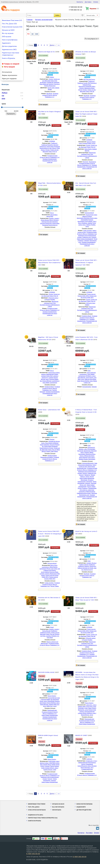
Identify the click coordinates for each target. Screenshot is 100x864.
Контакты (80, 2)
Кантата (54, 390)
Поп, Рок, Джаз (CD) (9, 24)
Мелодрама (84, 480)
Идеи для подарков (9, 78)
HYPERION (52, 141)
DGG (89, 370)
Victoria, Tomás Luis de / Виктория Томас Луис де (50, 80)
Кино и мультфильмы (9, 40)
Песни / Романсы (83, 488)
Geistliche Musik (86, 316)
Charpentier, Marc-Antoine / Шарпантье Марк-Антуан (87, 88)
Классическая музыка (37, 810)
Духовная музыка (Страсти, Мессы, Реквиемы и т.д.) (50, 95)
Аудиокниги (6, 43)
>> (59, 45)
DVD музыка (6, 36)
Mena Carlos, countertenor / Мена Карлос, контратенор (49, 567)
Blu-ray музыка (7, 33)
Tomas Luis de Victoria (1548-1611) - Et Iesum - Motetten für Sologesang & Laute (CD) (49, 534)
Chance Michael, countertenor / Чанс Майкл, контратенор (87, 374)
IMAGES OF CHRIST (81, 735)
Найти (57, 15)
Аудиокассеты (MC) (9, 49)
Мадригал (87, 475)
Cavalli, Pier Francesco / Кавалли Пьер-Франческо (88, 84)
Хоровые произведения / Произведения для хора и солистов (49, 160)
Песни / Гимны (91, 486)
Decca (52, 212)
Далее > (53, 45)
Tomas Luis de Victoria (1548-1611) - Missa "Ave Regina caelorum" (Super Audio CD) (86, 114)
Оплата (95, 2)
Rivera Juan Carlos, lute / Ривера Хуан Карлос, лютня (50, 570)
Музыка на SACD (8, 30)
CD (32, 34)
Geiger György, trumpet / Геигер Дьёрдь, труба (50, 766)
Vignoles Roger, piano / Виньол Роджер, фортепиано (87, 216)
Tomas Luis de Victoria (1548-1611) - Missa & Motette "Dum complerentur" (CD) (49, 262)
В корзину (55, 63)
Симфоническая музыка (84, 493)
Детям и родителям (9, 46)
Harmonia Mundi (89, 212)
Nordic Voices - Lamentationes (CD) (49, 409)
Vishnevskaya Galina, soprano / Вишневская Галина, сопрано (50, 374)
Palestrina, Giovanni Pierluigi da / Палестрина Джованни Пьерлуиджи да (50, 146)
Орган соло (83, 485)
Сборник (86, 240)
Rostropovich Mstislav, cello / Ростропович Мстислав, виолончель (86, 449)
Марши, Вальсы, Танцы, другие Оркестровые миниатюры (87, 476)
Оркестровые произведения (85, 239)
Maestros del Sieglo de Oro (46, 51)
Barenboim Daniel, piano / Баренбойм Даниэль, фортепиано (87, 219)
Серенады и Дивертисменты (87, 491)
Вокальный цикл (81, 468)
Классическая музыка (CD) (12, 27)
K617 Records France (89, 79)
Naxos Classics (52, 696)
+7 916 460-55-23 (75, 10)
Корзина (94, 9)
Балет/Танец (91, 466)
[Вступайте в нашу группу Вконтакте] (97, 828)
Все (28, 34)
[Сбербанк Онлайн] (36, 838)
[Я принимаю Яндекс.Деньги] (56, 838)
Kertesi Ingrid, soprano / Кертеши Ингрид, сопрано (87, 711)
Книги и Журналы (8, 58)
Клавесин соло (86, 237)
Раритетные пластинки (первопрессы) (10, 54)
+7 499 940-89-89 (75, 7)
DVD (36, 34)
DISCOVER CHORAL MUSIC (46, 672)
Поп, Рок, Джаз (33, 807)
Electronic (85, 161)
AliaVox (52, 77)
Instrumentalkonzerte (88, 463)
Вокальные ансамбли (47, 457)
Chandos (52, 439)
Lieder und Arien (87, 230)
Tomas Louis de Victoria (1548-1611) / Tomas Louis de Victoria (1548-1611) (87, 295)
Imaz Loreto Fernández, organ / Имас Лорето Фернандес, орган (87, 708)
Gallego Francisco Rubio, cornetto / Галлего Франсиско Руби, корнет (50, 573)
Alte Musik (49, 93)
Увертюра (94, 493)
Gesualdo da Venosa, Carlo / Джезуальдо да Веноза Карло (50, 443)
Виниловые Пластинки (36, 804)
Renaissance (92, 161)
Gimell (52, 627)
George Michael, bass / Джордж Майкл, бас (49, 379)
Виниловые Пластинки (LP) (12, 20)
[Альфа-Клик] (64, 838)
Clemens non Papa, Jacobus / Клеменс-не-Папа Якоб (49, 635)
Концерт (94, 237)
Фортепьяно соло (84, 495)
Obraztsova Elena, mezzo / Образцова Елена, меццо (87, 455)
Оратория (42, 391)
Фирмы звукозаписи (9, 75)
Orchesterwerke (86, 386)
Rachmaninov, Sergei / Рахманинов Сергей (87, 764)
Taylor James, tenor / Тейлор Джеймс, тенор (87, 224)
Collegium (89, 759)
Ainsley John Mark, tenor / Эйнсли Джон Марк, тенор (86, 379)
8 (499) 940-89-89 (33, 853)
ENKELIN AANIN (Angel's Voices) (48, 735)
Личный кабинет (91, 15)
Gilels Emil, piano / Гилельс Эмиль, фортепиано (88, 452)
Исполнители (7, 72)
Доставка (88, 2)
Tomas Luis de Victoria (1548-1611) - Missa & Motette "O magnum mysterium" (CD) (86, 262)
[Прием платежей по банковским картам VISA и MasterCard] (46, 838)
